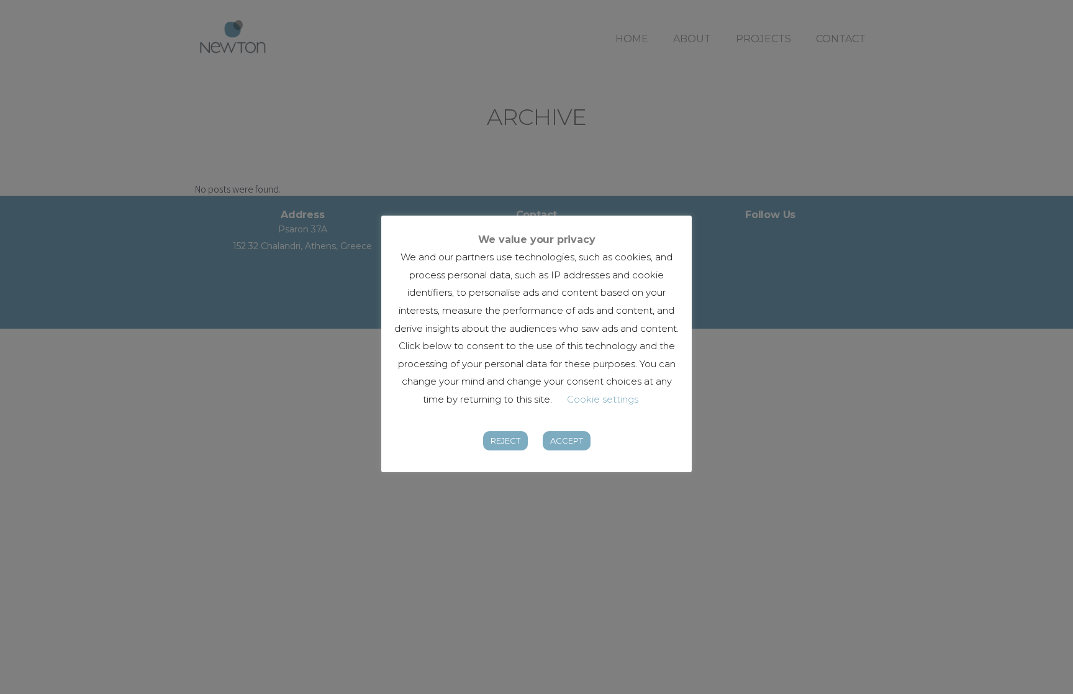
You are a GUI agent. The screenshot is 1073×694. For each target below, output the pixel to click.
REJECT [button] (505, 440)
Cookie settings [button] (602, 399)
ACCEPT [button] (566, 440)
